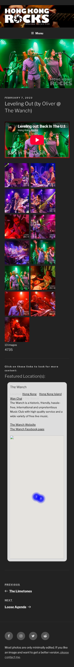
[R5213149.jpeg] (17, 238)
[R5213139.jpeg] (17, 212)
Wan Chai (16, 398)
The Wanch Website (23, 424)
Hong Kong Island (50, 394)
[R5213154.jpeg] (43, 238)
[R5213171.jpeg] (43, 264)
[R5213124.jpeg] (17, 187)
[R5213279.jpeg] (43, 315)
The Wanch (18, 111)
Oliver (49, 104)
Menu (39, 33)
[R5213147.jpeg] (43, 212)
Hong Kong (29, 394)
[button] (41, 493)
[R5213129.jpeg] (43, 187)
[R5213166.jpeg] (17, 264)
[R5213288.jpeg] (17, 341)
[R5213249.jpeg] (17, 315)
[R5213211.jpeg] (43, 289)
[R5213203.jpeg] (17, 289)
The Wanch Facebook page (27, 429)
